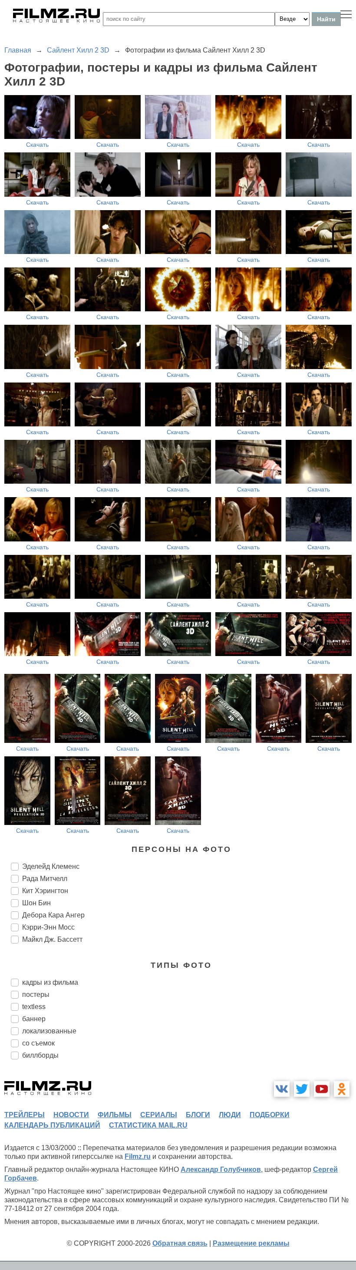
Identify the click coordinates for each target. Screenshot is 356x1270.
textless (34, 1006)
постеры (35, 994)
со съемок (38, 1043)
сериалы (158, 1114)
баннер (34, 1019)
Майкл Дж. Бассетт (52, 939)
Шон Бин (36, 903)
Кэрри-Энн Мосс (48, 927)
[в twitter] (302, 1089)
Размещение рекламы (251, 1243)
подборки (270, 1114)
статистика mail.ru (148, 1125)
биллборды (40, 1055)
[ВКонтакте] (282, 1089)
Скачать (37, 144)
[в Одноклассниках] (341, 1089)
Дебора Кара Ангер (53, 915)
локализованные (49, 1031)
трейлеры (24, 1114)
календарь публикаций (52, 1125)
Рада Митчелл (44, 878)
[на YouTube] (322, 1089)
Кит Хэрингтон (45, 890)
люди (230, 1114)
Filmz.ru (138, 1156)
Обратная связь (180, 1243)
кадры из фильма (50, 982)
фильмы (115, 1114)
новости (71, 1114)
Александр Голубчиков (221, 1169)
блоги (198, 1114)
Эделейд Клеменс (50, 866)
